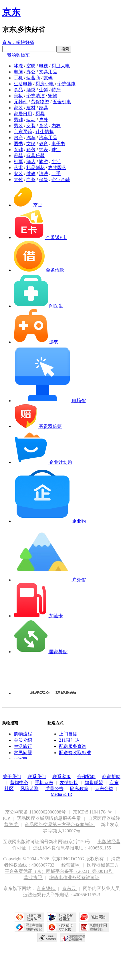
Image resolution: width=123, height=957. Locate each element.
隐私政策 (79, 788)
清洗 (43, 173)
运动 (30, 119)
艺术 (18, 167)
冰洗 (18, 65)
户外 (43, 119)
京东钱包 (46, 888)
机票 (18, 161)
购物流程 (23, 733)
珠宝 (56, 149)
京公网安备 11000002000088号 (36, 812)
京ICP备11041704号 (93, 812)
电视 (43, 65)
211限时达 (69, 740)
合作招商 (86, 776)
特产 (56, 89)
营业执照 (33, 877)
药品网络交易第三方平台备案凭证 (60, 824)
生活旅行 (23, 746)
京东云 (69, 888)
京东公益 (104, 788)
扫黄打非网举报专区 (94, 927)
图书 (18, 143)
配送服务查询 (72, 746)
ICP (7, 818)
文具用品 (48, 71)
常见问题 (23, 752)
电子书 (58, 143)
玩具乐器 (35, 155)
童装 (43, 125)
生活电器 (23, 83)
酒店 (30, 161)
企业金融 (60, 179)
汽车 (30, 137)
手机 (18, 77)
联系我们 (36, 776)
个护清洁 (35, 95)
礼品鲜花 (35, 167)
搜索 (64, 49)
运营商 (33, 77)
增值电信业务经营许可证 (74, 877)
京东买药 (23, 131)
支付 (18, 179)
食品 (18, 89)
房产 (18, 137)
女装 (30, 125)
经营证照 (71, 865)
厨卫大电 (60, 65)
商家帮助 (111, 776)
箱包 (30, 149)
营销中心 (19, 782)
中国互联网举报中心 (29, 927)
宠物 (52, 95)
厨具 (40, 113)
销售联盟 (94, 782)
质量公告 (54, 788)
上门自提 (68, 733)
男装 (18, 125)
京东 (11, 12)
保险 (43, 179)
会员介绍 (23, 740)
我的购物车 (18, 55)
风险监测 (29, 788)
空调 (30, 65)
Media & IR (61, 794)
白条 (30, 179)
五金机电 (62, 101)
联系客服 (61, 776)
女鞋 (18, 149)
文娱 (30, 143)
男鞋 (18, 119)
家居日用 (23, 113)
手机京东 (44, 782)
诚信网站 (94, 917)
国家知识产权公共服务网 (73, 937)
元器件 (20, 101)
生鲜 (43, 89)
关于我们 (12, 776)
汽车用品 (48, 137)
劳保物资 (40, 101)
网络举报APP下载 (61, 927)
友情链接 (69, 782)
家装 (18, 107)
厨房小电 (44, 83)
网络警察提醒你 (61, 917)
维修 (30, 173)
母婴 (18, 155)
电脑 (18, 71)
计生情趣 (44, 131)
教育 (43, 143)
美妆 (18, 95)
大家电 (20, 758)
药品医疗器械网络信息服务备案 (49, 818)
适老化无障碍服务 (47, 937)
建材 (30, 107)
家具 (43, 107)
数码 (48, 77)
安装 (18, 173)
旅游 (43, 161)
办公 (30, 71)
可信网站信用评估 (29, 917)
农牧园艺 (57, 167)
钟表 (43, 149)
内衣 (56, 125)
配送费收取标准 (75, 752)
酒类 (30, 89)
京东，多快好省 (18, 42)
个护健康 (66, 83)
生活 (56, 161)
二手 (56, 173)
